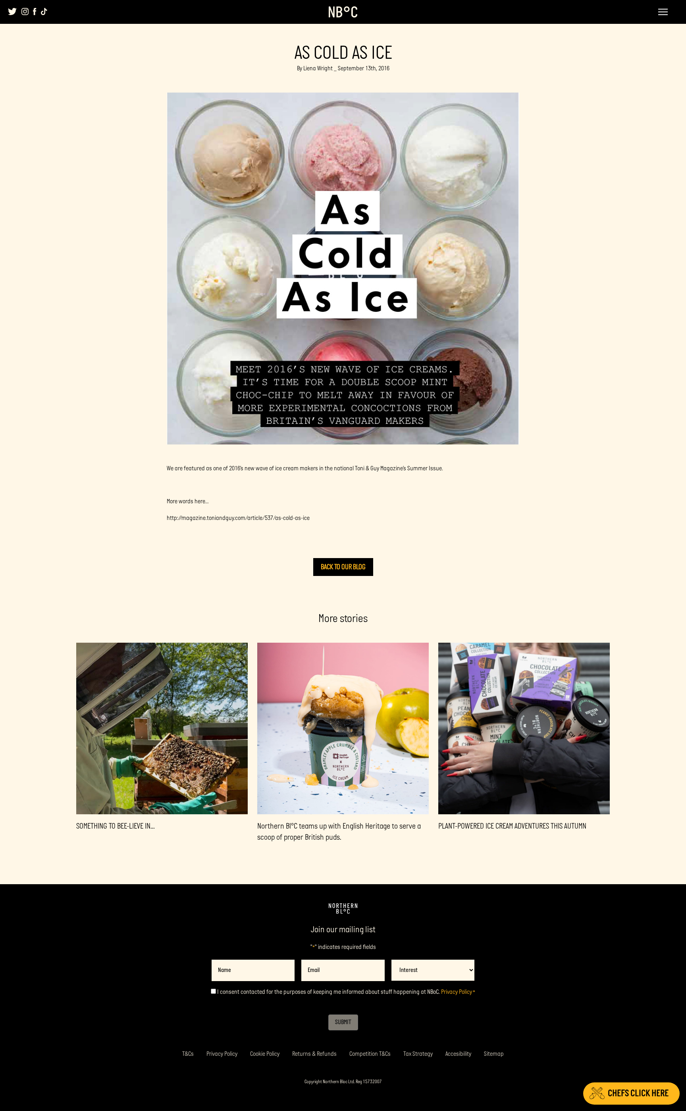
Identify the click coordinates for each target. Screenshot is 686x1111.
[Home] (343, 908)
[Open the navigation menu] (663, 12)
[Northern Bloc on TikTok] (44, 11)
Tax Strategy (418, 1054)
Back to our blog (343, 567)
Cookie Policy (264, 1054)
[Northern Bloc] (343, 11)
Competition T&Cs (370, 1054)
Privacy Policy (456, 992)
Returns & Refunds (314, 1054)
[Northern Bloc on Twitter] (12, 11)
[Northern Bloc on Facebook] (35, 11)
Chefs (638, 1093)
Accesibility (458, 1054)
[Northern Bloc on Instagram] (25, 11)
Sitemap (494, 1054)
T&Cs (188, 1054)
